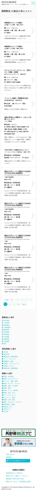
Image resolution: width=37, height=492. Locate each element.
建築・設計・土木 (9, 393)
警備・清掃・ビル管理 (11, 386)
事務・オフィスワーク (11, 379)
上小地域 (6, 323)
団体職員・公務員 (9, 404)
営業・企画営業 (9, 376)
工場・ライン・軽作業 (11, 390)
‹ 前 (12, 300)
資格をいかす (8, 407)
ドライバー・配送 (9, 397)
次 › (19, 304)
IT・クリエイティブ (10, 395)
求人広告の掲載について (17, 461)
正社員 (6, 352)
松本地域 (6, 334)
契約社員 (6, 354)
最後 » (24, 304)
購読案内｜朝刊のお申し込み (15, 478)
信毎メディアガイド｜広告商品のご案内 (18, 481)
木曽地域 (6, 332)
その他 (6, 411)
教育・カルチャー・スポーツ (13, 402)
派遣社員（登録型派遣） (11, 368)
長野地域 (6, 339)
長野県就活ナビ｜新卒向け (14, 473)
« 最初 (6, 300)
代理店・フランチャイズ (11, 363)
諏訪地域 (6, 325)
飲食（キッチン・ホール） (12, 383)
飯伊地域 (6, 329)
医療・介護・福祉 (9, 399)
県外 (5, 343)
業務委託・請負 (8, 361)
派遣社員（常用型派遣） (11, 356)
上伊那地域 (7, 327)
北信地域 (6, 341)
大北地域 (6, 337)
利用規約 (8, 457)
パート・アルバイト (10, 359)
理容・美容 (7, 388)
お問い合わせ (10, 454)
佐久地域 (6, 320)
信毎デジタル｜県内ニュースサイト (17, 476)
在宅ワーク (7, 409)
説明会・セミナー (9, 366)
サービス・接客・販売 (11, 381)
